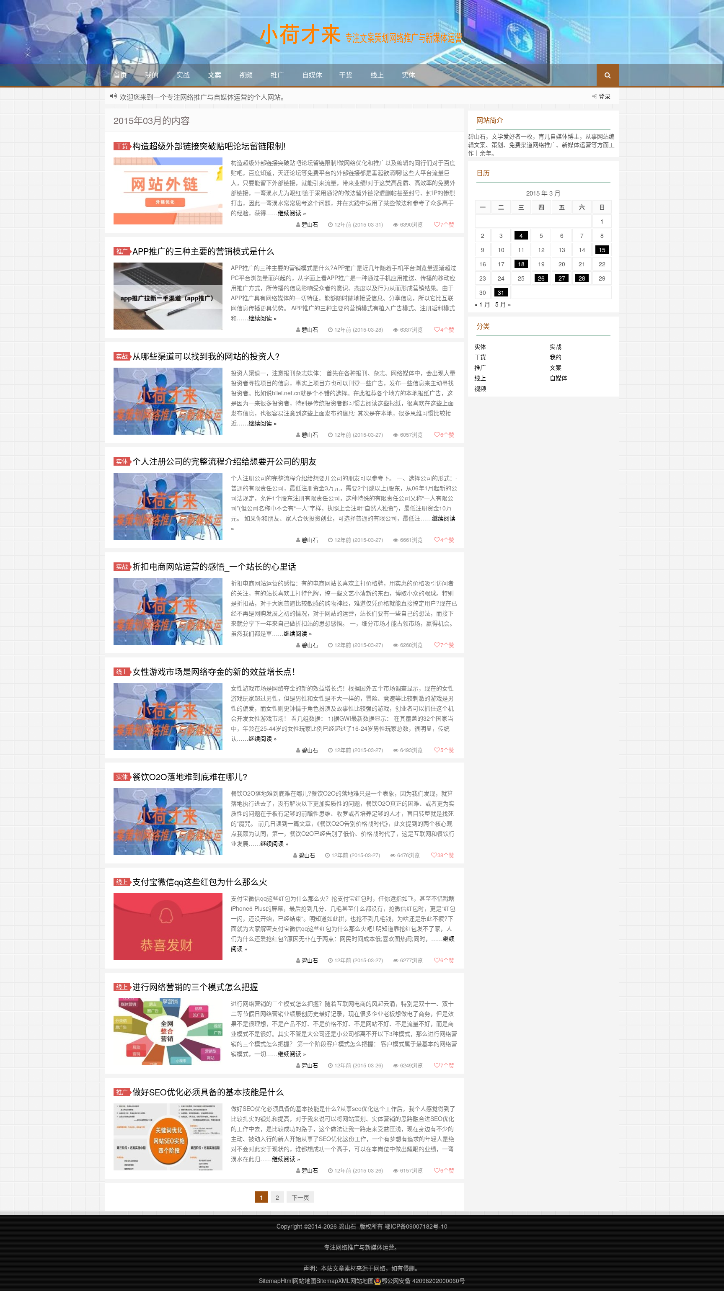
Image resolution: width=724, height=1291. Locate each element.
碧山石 (310, 224)
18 (521, 264)
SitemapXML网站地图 (345, 1280)
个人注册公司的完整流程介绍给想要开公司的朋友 (224, 461)
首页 (120, 75)
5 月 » (503, 304)
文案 (214, 75)
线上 (377, 75)
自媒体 (312, 75)
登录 (604, 96)
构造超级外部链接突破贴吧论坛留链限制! (209, 146)
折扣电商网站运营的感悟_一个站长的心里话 (214, 566)
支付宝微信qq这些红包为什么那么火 (199, 882)
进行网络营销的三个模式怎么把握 (195, 987)
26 (541, 278)
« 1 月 (482, 304)
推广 (277, 75)
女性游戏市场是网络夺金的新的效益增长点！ (216, 671)
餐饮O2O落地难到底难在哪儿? (189, 776)
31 (501, 292)
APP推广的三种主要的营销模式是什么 (203, 251)
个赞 (447, 224)
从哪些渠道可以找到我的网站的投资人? (205, 356)
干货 (345, 75)
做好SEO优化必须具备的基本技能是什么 (208, 1092)
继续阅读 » (292, 213)
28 (582, 278)
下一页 (300, 1197)
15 (602, 249)
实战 (183, 75)
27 (562, 278)
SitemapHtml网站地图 (287, 1280)
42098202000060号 (438, 1280)
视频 (246, 75)
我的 (151, 75)
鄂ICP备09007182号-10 (416, 1226)
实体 (408, 75)
